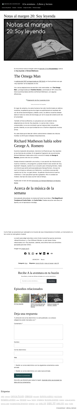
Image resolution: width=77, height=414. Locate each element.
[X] (29, 253)
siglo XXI (60, 403)
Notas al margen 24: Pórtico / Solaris (53, 304)
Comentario (18, 323)
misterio (61, 400)
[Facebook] (25, 253)
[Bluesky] (40, 253)
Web (15, 357)
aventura (7, 396)
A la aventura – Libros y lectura (37, 4)
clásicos (28, 396)
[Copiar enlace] (51, 253)
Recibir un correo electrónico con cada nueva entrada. (33, 371)
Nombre (16, 342)
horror (34, 400)
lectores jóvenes (51, 400)
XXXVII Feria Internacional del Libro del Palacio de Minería (38, 305)
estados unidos (8, 399)
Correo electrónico (20, 350)
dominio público (47, 396)
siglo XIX (42, 403)
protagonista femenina (19, 403)
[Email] (47, 253)
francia (29, 400)
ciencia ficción (39, 263)
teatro (66, 403)
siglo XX (56, 263)
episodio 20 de (48, 68)
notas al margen (49, 263)
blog (26, 263)
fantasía (23, 400)
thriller (71, 403)
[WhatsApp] (32, 253)
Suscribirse (52, 281)
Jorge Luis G (25, 248)
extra (17, 400)
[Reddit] (36, 253)
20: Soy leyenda (18, 304)
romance (31, 403)
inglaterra (40, 400)
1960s (2, 396)
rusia (36, 403)
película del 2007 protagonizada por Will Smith (30, 81)
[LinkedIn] (44, 253)
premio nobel (5, 403)
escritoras (58, 396)
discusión (36, 396)
